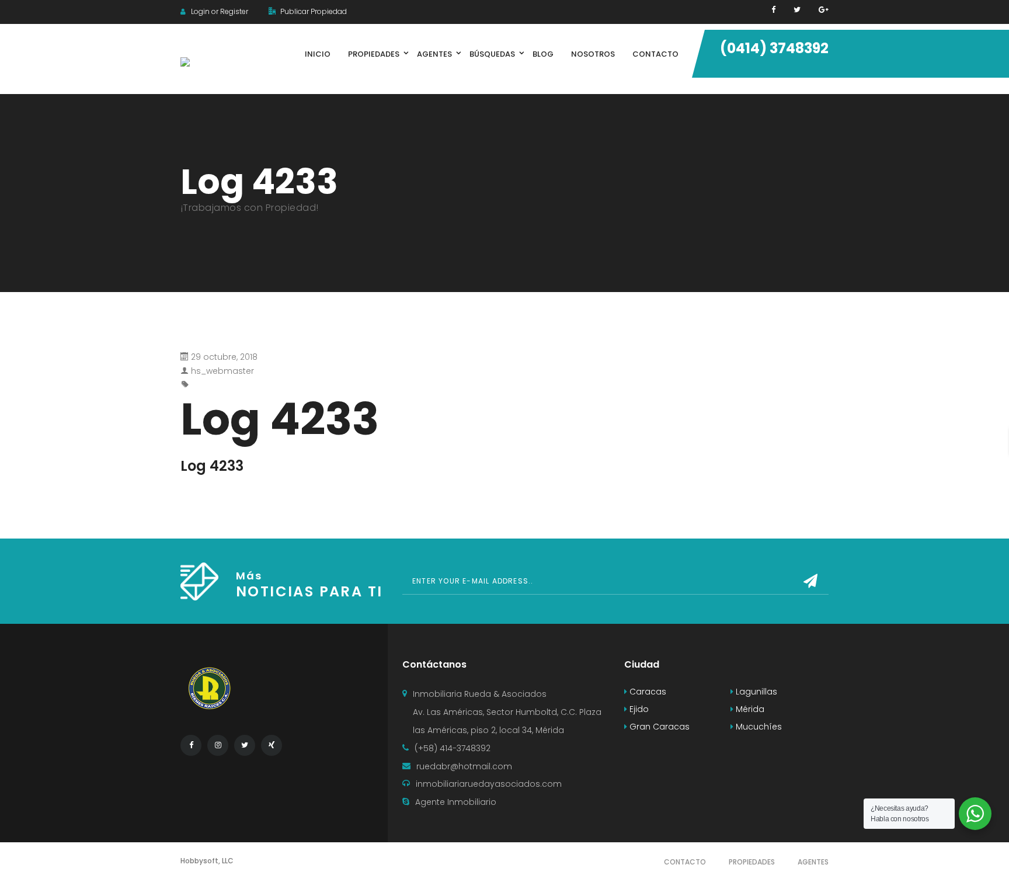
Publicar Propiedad (313, 11)
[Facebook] (773, 9)
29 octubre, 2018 (224, 357)
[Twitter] (797, 9)
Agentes (813, 862)
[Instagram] (217, 745)
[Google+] (824, 9)
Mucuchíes (757, 726)
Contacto (685, 862)
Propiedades (752, 862)
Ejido (638, 709)
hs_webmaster (222, 371)
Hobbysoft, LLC (207, 861)
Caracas (646, 691)
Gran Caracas (658, 726)
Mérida (748, 709)
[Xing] (271, 745)
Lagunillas (755, 691)
